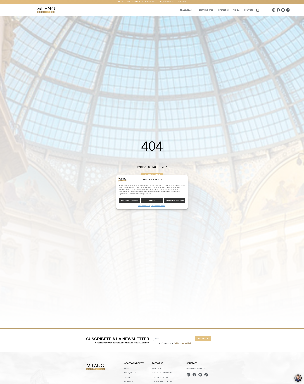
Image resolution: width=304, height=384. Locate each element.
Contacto (248, 10)
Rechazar (152, 200)
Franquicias (186, 10)
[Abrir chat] (298, 378)
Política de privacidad (158, 206)
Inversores (223, 10)
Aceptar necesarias (129, 200)
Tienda (236, 10)
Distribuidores (206, 10)
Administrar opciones (175, 200)
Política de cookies (144, 206)
